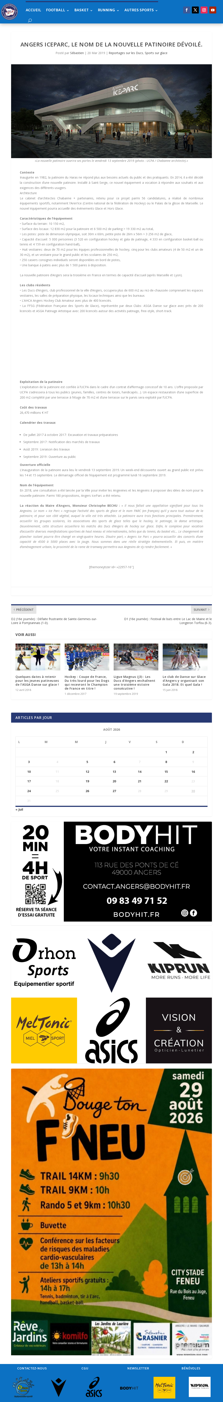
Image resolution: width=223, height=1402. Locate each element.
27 (114, 791)
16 (193, 772)
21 (139, 781)
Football (55, 10)
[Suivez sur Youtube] (212, 10)
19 (87, 781)
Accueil (33, 10)
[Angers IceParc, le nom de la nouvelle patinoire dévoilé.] (111, 111)
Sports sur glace (156, 53)
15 (166, 772)
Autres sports (139, 10)
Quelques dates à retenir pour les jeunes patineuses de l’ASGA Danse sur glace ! (37, 681)
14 (139, 772)
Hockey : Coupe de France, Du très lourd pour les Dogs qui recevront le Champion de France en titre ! (87, 683)
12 (87, 772)
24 (29, 791)
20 (114, 781)
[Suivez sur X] (195, 10)
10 (29, 772)
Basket (81, 10)
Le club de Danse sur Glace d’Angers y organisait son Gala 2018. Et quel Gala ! (184, 681)
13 (114, 772)
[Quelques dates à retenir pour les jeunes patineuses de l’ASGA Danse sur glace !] (37, 657)
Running (106, 10)
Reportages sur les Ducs (126, 53)
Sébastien (77, 53)
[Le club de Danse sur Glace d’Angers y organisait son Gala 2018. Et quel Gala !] (185, 657)
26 (87, 791)
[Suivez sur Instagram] (204, 10)
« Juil (19, 809)
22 (166, 781)
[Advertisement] (111, 348)
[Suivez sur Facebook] (186, 10)
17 (29, 781)
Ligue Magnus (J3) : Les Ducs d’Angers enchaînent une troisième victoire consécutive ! (134, 683)
